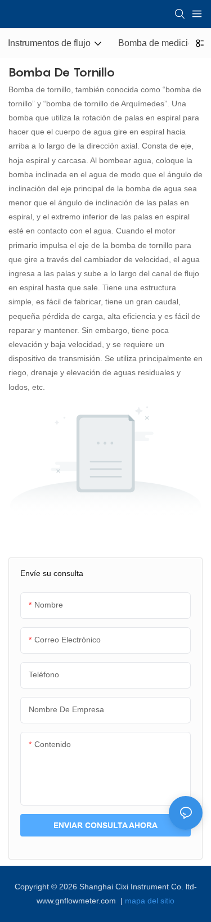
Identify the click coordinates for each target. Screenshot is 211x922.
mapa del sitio (149, 900)
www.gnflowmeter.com (77, 900)
